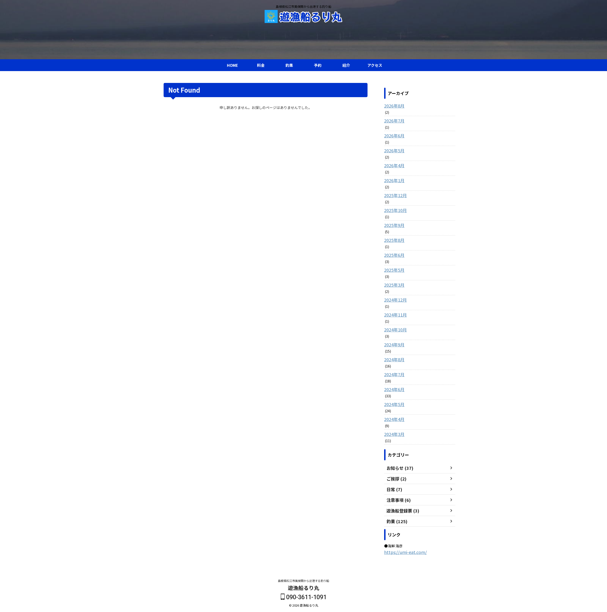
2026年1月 (394, 180)
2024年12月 (395, 300)
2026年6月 (394, 135)
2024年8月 (394, 359)
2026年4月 (394, 165)
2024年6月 (394, 389)
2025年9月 (394, 225)
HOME (232, 65)
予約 (318, 65)
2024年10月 (395, 329)
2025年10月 (395, 210)
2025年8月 (394, 240)
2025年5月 (394, 270)
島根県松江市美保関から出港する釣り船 (303, 581)
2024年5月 (394, 404)
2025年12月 (395, 195)
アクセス (374, 65)
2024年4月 (394, 419)
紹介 (346, 65)
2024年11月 (395, 315)
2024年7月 (394, 374)
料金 (261, 65)
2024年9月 (394, 344)
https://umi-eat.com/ (405, 552)
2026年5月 (394, 150)
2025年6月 (394, 255)
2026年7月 (394, 121)
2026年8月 (394, 106)
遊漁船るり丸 (303, 587)
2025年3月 (394, 285)
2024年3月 (394, 434)
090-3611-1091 (305, 597)
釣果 (289, 65)
